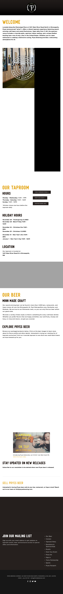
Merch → (38, 20)
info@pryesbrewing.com (38, 578)
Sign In (48, 557)
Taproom (9, 16)
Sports (48, 562)
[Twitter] (32, 581)
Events (57, 16)
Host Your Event (43, 16)
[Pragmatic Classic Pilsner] (39, 350)
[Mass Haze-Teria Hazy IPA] (53, 350)
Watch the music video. (20, 456)
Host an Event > (40, 197)
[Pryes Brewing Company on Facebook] (28, 581)
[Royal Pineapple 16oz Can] (24, 388)
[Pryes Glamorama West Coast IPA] (53, 369)
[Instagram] (30, 581)
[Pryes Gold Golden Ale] (39, 369)
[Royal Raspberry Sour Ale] (24, 350)
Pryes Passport (51, 565)
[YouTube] (35, 581)
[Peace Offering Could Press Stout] (24, 369)
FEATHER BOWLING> (40, 203)
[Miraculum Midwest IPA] (10, 350)
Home (19, 16)
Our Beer (28, 16)
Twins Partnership (52, 560)
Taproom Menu (51, 541)
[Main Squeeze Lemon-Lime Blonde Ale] (10, 388)
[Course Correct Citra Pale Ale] (10, 369)
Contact (26, 20)
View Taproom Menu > (42, 192)
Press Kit (49, 554)
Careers (48, 539)
